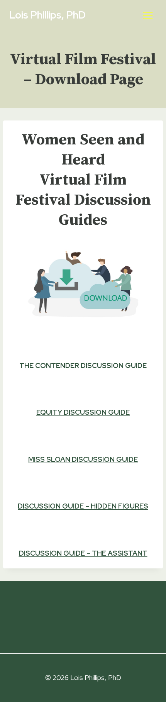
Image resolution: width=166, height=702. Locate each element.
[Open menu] (148, 15)
